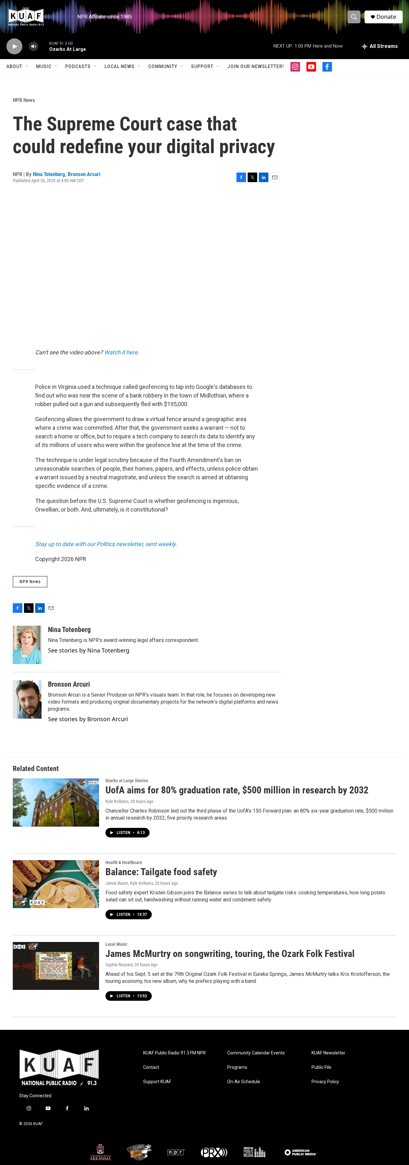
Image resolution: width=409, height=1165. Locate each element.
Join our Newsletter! (255, 66)
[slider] (44, 46)
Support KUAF (157, 1081)
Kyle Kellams (116, 801)
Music (43, 66)
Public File (321, 1067)
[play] (14, 46)
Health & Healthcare (123, 862)
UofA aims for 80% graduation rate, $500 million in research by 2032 (236, 790)
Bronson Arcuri (84, 174)
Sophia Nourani (119, 964)
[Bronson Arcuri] (27, 699)
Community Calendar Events (256, 1053)
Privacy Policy (325, 1081)
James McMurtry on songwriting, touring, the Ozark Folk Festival (230, 953)
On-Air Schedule (243, 1081)
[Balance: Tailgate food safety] (56, 884)
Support (202, 66)
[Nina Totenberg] (27, 645)
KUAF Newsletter (328, 1053)
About (14, 66)
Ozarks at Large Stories (126, 780)
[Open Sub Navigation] (27, 66)
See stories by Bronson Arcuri (88, 719)
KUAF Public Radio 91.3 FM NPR (174, 1053)
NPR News (24, 100)
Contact (151, 1067)
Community (162, 66)
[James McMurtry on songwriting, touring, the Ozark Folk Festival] (56, 966)
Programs (237, 1067)
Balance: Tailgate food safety (161, 871)
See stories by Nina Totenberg (88, 650)
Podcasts (78, 66)
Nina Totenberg (49, 174)
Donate (386, 16)
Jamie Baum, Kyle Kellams (129, 883)
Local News (119, 66)
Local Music (116, 944)
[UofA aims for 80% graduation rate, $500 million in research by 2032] (56, 802)
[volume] (33, 46)
